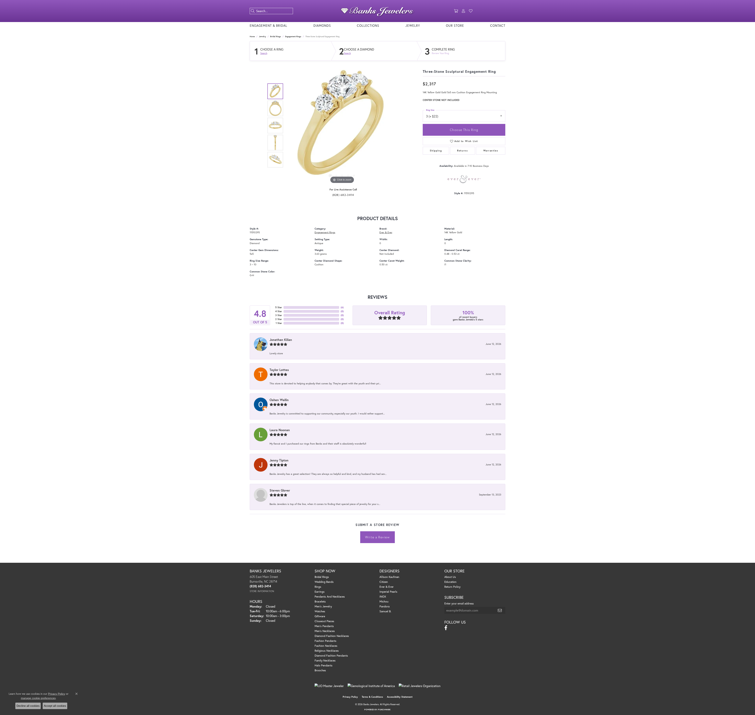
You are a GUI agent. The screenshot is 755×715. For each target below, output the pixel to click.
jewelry (262, 36)
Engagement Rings (293, 36)
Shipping (436, 150)
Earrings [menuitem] (320, 591)
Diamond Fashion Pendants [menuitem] (331, 655)
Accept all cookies (55, 705)
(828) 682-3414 (343, 195)
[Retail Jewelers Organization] (419, 686)
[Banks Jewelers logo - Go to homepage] (377, 11)
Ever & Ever (385, 232)
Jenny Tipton (279, 460)
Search (263, 53)
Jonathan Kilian (281, 340)
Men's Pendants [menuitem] (324, 626)
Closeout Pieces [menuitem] (324, 621)
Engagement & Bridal (268, 25)
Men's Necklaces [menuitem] (325, 631)
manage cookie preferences (38, 698)
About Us (450, 577)
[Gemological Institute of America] (371, 686)
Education (450, 582)
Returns (462, 150)
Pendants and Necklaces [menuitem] (330, 596)
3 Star (278, 315)
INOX (382, 596)
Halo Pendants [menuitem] (323, 665)
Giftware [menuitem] (320, 616)
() (342, 307)
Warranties (490, 150)
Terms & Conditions (372, 696)
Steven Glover (280, 490)
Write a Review (377, 537)
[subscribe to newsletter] (500, 610)
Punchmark (384, 709)
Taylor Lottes (279, 370)
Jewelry (412, 25)
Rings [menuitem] (318, 587)
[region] (342, 125)
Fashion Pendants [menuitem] (325, 641)
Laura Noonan (280, 430)
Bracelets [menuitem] (320, 601)
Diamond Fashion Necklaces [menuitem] (332, 636)
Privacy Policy (350, 696)
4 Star (278, 311)
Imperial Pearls (388, 591)
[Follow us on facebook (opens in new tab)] (445, 628)
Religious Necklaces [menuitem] (327, 650)
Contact (497, 25)
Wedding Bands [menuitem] (324, 582)
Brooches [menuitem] (320, 670)
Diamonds (322, 25)
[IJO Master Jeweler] (329, 686)
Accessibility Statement (399, 696)
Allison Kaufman (389, 577)
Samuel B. (385, 611)
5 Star (278, 307)
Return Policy (452, 587)
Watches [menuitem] (320, 611)
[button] (456, 11)
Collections (368, 25)
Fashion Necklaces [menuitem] (326, 646)
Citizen (383, 582)
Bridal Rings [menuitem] (322, 577)
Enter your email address (459, 603)
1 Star (279, 323)
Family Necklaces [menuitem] (325, 660)
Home (252, 36)
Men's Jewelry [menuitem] (323, 606)
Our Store (455, 25)
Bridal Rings (275, 36)
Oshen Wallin (279, 400)
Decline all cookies (28, 705)
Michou (384, 601)
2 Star (278, 319)
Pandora (384, 606)
